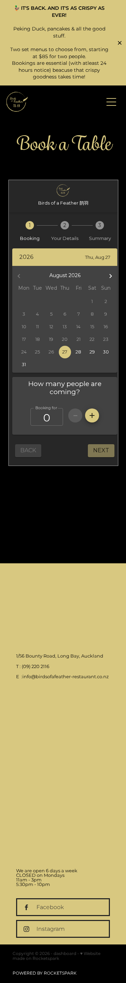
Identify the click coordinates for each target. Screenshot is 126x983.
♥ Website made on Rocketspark (56, 956)
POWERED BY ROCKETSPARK (45, 973)
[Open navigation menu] (111, 102)
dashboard (65, 953)
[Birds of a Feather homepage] (54, 102)
